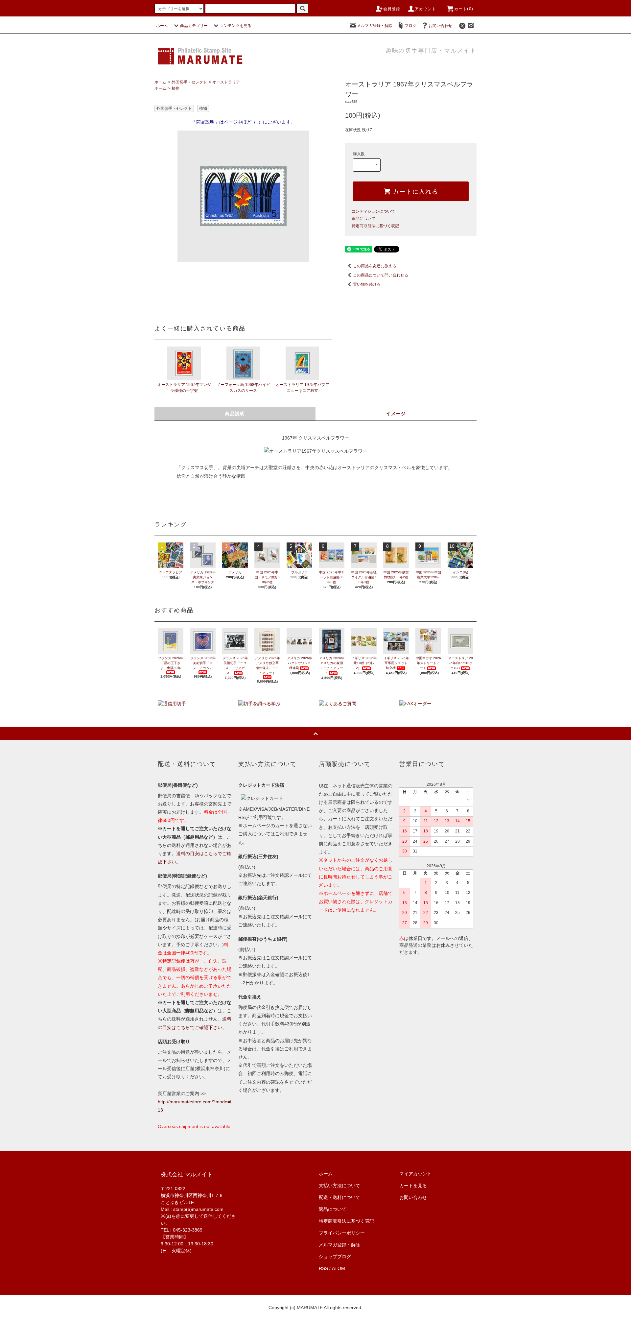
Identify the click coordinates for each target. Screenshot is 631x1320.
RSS (323, 1268)
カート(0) (463, 9)
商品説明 (235, 413)
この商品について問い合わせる (380, 275)
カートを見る (413, 1185)
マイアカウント (415, 1173)
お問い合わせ (440, 25)
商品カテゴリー (194, 25)
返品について (363, 218)
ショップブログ (335, 1256)
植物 (175, 88)
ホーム (162, 25)
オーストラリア (226, 82)
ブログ (410, 25)
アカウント (425, 9)
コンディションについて (373, 211)
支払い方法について (339, 1185)
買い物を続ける (367, 284)
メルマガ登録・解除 (374, 25)
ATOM (338, 1268)
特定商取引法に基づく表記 (375, 226)
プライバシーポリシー (342, 1233)
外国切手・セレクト (189, 82)
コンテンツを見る (235, 25)
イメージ (396, 413)
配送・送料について (339, 1197)
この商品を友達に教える (374, 266)
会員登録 (392, 9)
